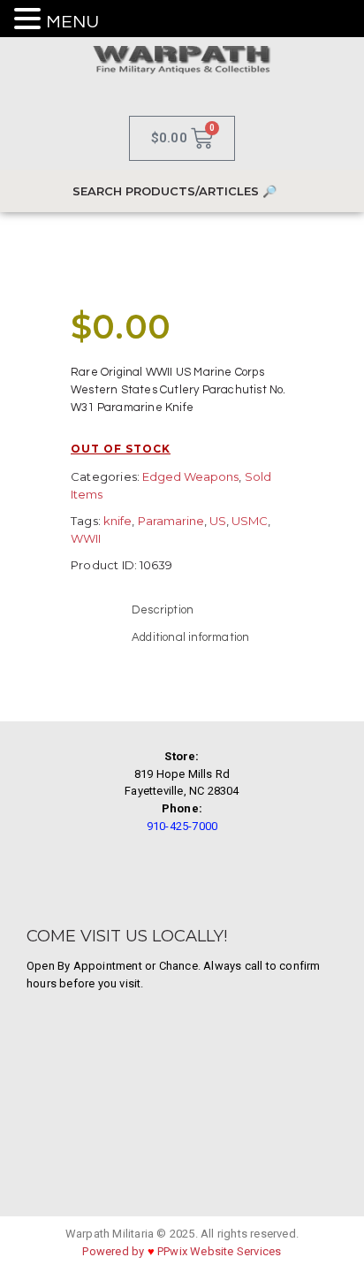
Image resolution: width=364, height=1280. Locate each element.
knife (117, 521)
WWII (86, 538)
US (217, 521)
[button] (30, 20)
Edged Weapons (190, 476)
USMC (249, 521)
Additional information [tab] (190, 637)
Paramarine (171, 521)
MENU (72, 22)
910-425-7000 (182, 826)
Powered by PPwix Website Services (181, 1251)
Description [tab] (162, 610)
